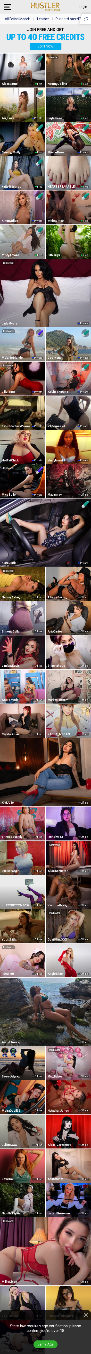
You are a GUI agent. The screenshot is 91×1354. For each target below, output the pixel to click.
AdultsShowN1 (58, 392)
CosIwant (54, 357)
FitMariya (54, 255)
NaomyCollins (57, 84)
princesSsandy (12, 837)
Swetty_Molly (11, 152)
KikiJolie (8, 802)
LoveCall (8, 1179)
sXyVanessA (56, 426)
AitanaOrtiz (55, 1179)
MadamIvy (55, 494)
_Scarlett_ (9, 973)
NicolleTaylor (11, 1213)
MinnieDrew (56, 152)
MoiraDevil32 (11, 1110)
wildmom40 (56, 220)
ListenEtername (59, 1213)
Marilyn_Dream (58, 700)
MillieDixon (9, 1281)
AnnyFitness (10, 1042)
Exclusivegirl (10, 871)
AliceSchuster (58, 871)
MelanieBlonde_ (13, 357)
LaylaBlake (55, 118)
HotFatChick (10, 460)
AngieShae (55, 973)
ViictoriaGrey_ (57, 905)
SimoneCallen (11, 631)
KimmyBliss (10, 220)
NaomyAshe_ (11, 597)
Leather (43, 19)
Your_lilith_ (9, 939)
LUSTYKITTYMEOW (15, 905)
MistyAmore (10, 255)
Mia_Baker (55, 1076)
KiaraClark (9, 563)
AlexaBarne (10, 84)
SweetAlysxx (11, 1076)
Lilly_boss (9, 392)
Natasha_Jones (58, 1110)
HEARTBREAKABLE (61, 186)
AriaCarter (55, 631)
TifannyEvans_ (57, 597)
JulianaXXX (9, 1145)
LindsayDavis (11, 665)
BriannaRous (56, 665)
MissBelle (9, 494)
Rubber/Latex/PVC (70, 19)
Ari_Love (8, 118)
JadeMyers (9, 323)
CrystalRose (10, 734)
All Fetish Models (18, 19)
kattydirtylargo (11, 186)
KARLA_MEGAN (59, 734)
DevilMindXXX (57, 939)
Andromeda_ (11, 700)
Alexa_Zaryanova (59, 1145)
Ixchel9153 (55, 837)
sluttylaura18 (56, 460)
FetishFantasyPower (16, 426)
